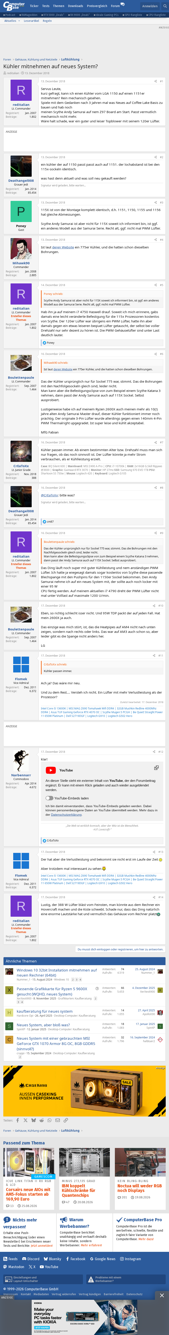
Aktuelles (10, 20)
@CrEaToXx (49, 495)
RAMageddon (29, 15)
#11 (160, 655)
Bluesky (55, 1259)
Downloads (75, 6)
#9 (161, 533)
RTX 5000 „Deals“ (54, 15)
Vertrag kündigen (90, 1294)
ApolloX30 (149, 1014)
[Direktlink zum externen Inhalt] (156, 768)
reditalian (13, 73)
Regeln (47, 20)
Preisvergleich (97, 6)
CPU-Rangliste (157, 15)
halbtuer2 (149, 1041)
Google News (105, 1259)
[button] (19, 21)
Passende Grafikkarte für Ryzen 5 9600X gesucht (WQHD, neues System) (52, 991)
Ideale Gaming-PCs (107, 15)
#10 (160, 606)
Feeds (13, 1259)
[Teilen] (155, 81)
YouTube (51, 1267)
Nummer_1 (23, 979)
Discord (33, 1259)
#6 (161, 354)
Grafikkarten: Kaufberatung (75, 998)
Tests (46, 6)
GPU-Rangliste (133, 15)
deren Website (63, 247)
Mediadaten (41, 1294)
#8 (161, 488)
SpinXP (21, 1029)
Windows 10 (61, 979)
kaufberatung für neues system (45, 1011)
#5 (161, 285)
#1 (161, 81)
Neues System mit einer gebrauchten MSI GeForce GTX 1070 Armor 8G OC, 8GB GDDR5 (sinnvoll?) (56, 1043)
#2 (161, 157)
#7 (161, 442)
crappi (20, 1053)
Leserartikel (31, 20)
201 (124, 1197)
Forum (115, 6)
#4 (161, 240)
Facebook (77, 1259)
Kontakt (26, 1294)
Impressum (10, 1294)
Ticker (34, 6)
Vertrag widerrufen (64, 1294)
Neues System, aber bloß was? (43, 1024)
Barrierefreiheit (113, 1294)
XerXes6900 (24, 998)
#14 (160, 897)
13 (11, 1206)
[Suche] (165, 6)
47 (67, 1202)
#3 (161, 202)
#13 (160, 852)
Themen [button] (58, 6)
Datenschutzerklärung (66, 814)
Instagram (133, 1259)
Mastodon (16, 1267)
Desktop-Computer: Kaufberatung (75, 1015)
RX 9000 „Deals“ (80, 15)
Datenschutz (134, 1294)
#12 (160, 752)
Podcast (10, 15)
